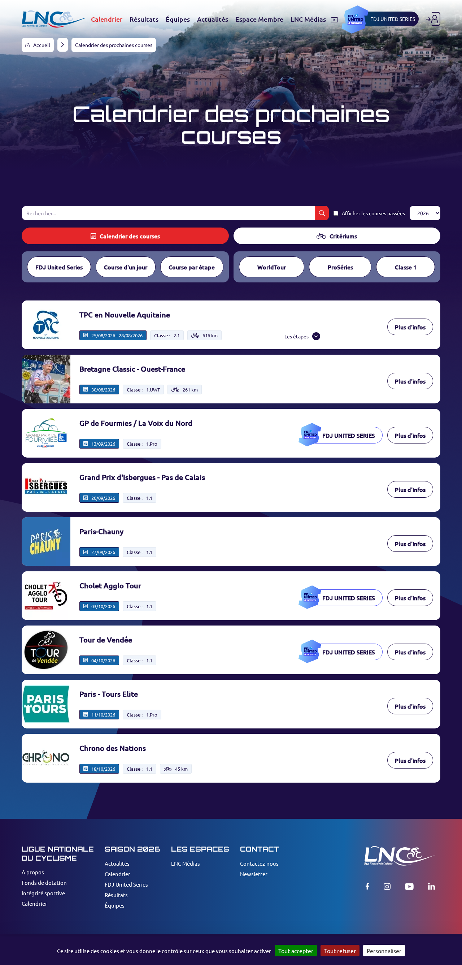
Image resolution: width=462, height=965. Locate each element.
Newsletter (253, 873)
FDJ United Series (59, 267)
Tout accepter (295, 950)
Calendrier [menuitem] (106, 19)
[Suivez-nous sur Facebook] (367, 886)
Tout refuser (340, 950)
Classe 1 (406, 267)
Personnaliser (384, 950)
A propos (33, 872)
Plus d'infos (410, 327)
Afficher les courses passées (373, 213)
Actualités (117, 863)
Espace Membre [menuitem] (259, 19)
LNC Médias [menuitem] (309, 19)
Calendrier (34, 903)
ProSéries (340, 267)
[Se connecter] (433, 19)
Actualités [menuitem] (212, 19)
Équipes (115, 905)
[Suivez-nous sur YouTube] (409, 886)
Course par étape (192, 267)
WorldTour (271, 267)
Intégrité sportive (43, 893)
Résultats (116, 894)
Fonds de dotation (44, 882)
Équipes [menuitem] (178, 19)
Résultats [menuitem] (144, 19)
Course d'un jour (125, 267)
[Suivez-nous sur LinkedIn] (431, 886)
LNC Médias (185, 863)
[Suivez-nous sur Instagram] (387, 886)
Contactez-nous (259, 863)
